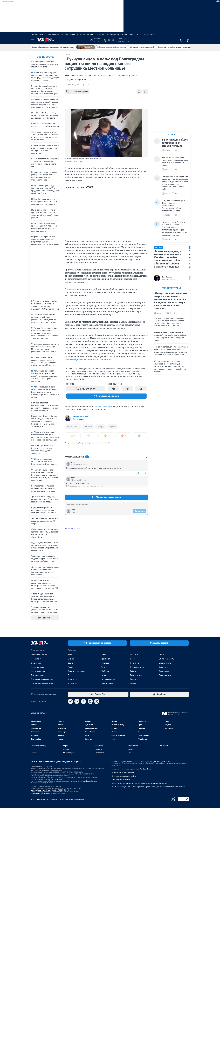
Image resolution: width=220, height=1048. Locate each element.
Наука (103, 675)
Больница (88, 427)
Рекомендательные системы (122, 780)
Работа (133, 671)
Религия (134, 679)
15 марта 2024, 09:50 (72, 85)
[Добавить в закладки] (139, 91)
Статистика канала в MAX (42, 683)
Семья (133, 683)
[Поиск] (175, 40)
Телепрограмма (77, 34)
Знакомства (53, 34)
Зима (103, 655)
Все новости (45, 56)
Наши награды (37, 667)
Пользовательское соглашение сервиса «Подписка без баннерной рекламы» (140, 783)
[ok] (83, 701)
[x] (96, 701)
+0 (138, 473)
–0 (145, 473)
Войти (74, 512)
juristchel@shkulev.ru (89, 781)
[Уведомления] (181, 40)
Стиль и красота (166, 659)
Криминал (105, 659)
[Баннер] (85, 47)
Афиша (90, 34)
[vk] (76, 701)
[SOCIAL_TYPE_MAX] (141, 388)
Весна (70, 663)
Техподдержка (37, 675)
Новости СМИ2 (72, 528)
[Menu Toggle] (33, 40)
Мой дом (105, 671)
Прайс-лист (36, 659)
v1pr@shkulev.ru (145, 769)
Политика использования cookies (124, 776)
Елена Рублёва (80, 416)
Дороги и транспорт (77, 671)
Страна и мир (165, 663)
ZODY (132, 34)
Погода (64, 34)
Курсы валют (113, 34)
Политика (134, 663)
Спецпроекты (165, 675)
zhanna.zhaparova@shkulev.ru (41, 790)
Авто (70, 655)
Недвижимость (38, 34)
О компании (36, 663)
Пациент (112, 427)
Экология (163, 667)
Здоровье (72, 683)
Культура (105, 663)
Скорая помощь (73, 427)
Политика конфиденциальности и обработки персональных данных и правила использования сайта (148, 787)
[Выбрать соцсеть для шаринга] (145, 91)
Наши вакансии (38, 671)
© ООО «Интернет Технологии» (72, 799)
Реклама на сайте (39, 655)
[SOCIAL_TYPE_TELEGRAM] (127, 388)
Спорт (161, 655)
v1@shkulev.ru (58, 779)
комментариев (79, 91)
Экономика (164, 671)
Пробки (124, 34)
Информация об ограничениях (123, 772)
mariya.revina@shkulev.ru (40, 794)
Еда (69, 675)
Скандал (100, 427)
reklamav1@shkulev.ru (162, 762)
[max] (90, 701)
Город (70, 667)
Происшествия (137, 667)
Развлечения (136, 675)
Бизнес (71, 659)
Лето (103, 667)
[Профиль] (187, 40)
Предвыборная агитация (42, 679)
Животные (73, 679)
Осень (133, 659)
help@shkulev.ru (47, 783)
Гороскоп (100, 34)
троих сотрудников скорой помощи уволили (88, 359)
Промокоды (149, 34)
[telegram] (70, 701)
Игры (139, 34)
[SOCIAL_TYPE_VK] (113, 388)
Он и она (134, 655)
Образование (107, 683)
